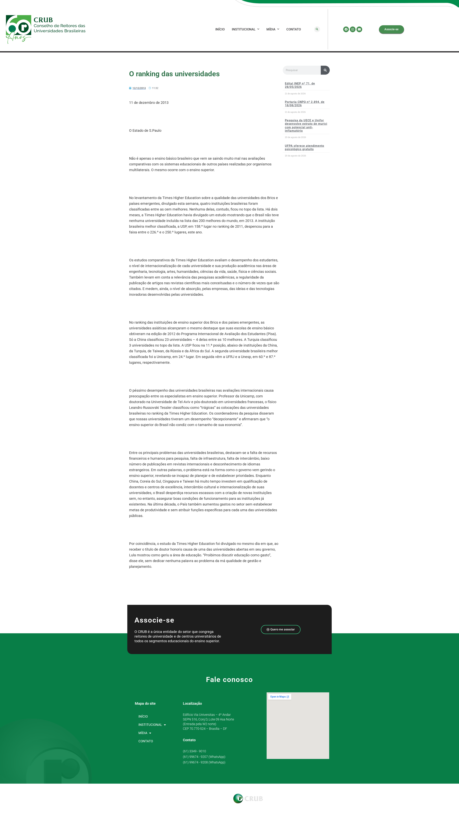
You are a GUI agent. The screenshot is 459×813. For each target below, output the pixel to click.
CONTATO (293, 29)
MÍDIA (270, 29)
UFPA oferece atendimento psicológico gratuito (304, 147)
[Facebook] (346, 29)
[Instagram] (353, 29)
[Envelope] (359, 29)
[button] (317, 29)
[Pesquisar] (325, 70)
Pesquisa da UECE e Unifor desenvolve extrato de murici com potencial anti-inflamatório (306, 125)
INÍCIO (220, 29)
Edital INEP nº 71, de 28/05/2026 (300, 85)
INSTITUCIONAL (243, 29)
